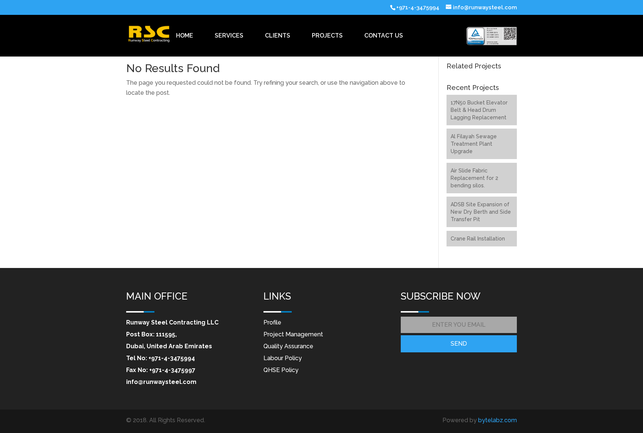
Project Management (293, 334)
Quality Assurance (288, 346)
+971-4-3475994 (171, 358)
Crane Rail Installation (478, 239)
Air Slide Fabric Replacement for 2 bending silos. (474, 178)
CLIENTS (277, 35)
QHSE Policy (280, 370)
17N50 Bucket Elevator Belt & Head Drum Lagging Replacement (479, 110)
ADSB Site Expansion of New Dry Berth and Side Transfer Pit (481, 211)
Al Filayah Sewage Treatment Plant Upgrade (474, 143)
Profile (272, 322)
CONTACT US (383, 35)
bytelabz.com (497, 420)
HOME (184, 35)
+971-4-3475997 (172, 370)
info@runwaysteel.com (161, 381)
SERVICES (229, 35)
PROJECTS (327, 35)
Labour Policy (282, 358)
